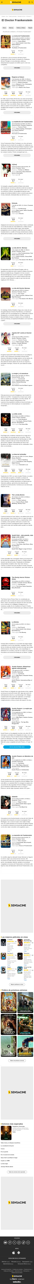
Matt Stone (26, 544)
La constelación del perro (7, 1145)
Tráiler (8, 951)
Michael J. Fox (20, 84)
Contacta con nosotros (18, 1269)
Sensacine (21, 91)
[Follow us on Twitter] (15, 1242)
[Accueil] (15, 2)
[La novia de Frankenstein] (6, 41)
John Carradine (16, 844)
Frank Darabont (22, 419)
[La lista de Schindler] (6, 460)
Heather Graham (27, 717)
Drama (18, 417)
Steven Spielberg (23, 459)
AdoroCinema (7, 1263)
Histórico (18, 458)
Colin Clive (27, 43)
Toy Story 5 (10, 953)
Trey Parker (21, 542)
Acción (14, 251)
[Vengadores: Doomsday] (6, 1133)
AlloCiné (4, 1261)
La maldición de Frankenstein (22, 122)
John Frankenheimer (24, 253)
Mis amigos (20, 50)
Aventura (14, 80)
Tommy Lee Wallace (23, 169)
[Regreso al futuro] (6, 82)
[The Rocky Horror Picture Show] (6, 583)
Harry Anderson (26, 171)
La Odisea (9, 939)
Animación (15, 540)
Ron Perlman (15, 258)
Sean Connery (20, 341)
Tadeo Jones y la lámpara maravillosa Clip (9, 1011)
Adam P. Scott (20, 254)
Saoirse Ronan (20, 502)
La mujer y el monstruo (20, 373)
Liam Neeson (20, 461)
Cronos (3, 1148)
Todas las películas (13, 16)
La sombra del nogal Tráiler (8, 1055)
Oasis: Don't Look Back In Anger (9, 1157)
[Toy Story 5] (3, 956)
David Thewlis (20, 256)
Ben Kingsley (28, 461)
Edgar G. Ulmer (22, 802)
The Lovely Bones (18, 495)
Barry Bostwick (16, 587)
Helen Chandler (28, 210)
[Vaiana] (3, 970)
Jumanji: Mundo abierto (7, 1166)
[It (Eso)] (6, 170)
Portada (3, 16)
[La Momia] (6, 627)
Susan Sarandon (27, 586)
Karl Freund (21, 627)
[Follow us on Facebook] (10, 1242)
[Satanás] (6, 802)
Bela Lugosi (19, 210)
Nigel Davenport (16, 297)
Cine (7, 16)
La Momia (15, 622)
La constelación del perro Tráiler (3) (25, 1011)
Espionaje (20, 672)
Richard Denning (21, 382)
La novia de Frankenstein (21, 36)
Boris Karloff (19, 43)
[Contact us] (28, 1242)
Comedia (29, 80)
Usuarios (13, 50)
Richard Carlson (20, 380)
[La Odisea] (3, 942)
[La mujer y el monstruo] (6, 379)
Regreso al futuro (18, 77)
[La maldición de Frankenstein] (6, 127)
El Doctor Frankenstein (17, 20)
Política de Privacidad (8, 1271)
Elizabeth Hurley (28, 675)
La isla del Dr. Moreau (19, 248)
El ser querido (4, 1151)
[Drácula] (6, 209)
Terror (28, 39)
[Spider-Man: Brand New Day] (20, 942)
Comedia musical (22, 582)
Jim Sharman (21, 584)
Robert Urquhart (19, 130)
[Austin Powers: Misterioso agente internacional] (6, 672)
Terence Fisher (22, 127)
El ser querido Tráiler (9, 1033)
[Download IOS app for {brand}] (14, 1252)
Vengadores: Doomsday (18, 1126)
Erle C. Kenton (22, 840)
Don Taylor (21, 293)
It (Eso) (14, 164)
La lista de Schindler (19, 454)
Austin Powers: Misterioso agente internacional (21, 667)
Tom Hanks (19, 421)
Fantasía (23, 39)
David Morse (20, 422)
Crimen (24, 338)
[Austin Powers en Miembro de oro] (6, 762)
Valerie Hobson (16, 44)
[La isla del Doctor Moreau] (6, 294)
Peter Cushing (20, 128)
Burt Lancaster (20, 295)
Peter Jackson (22, 500)
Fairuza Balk (28, 256)
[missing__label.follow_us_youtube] (6, 1242)
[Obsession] (20, 956)
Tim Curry (19, 171)
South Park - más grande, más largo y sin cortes (22, 536)
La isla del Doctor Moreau (21, 288)
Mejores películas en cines (17, 984)
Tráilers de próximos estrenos (17, 1060)
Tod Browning (22, 208)
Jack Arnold (21, 378)
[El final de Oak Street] (20, 970)
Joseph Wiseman (22, 343)
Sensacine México (23, 1263)
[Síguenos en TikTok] (24, 1242)
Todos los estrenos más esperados (17, 1172)
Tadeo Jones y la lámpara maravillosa (10, 1142)
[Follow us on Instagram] (19, 1242)
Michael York (29, 295)
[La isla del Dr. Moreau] (6, 253)
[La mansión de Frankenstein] (6, 841)
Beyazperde (25, 1261)
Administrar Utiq (18, 1271)
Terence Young (22, 340)
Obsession (26, 953)
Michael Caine (25, 766)
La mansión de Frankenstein (22, 835)
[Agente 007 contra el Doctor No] (6, 338)
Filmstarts (14, 1261)
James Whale (22, 41)
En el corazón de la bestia (7, 1154)
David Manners (16, 211)
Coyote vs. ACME (5, 1160)
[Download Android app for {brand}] (19, 1252)
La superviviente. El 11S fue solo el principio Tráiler (25, 1055)
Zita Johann (27, 629)
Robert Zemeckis (23, 82)
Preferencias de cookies (17, 1272)
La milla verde (17, 414)
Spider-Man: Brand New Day (28, 940)
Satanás (14, 796)
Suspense (29, 125)
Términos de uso (28, 1269)
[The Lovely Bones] (6, 500)
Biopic (31, 456)
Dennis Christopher (17, 173)
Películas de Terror (21, 16)
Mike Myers (19, 675)
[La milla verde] (6, 419)
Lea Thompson (20, 85)
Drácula (14, 203)
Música (26, 540)
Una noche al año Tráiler (25, 1033)
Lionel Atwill (19, 842)
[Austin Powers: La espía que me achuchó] (6, 714)
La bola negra (4, 1163)
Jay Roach (21, 673)
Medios (5, 91)
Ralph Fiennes (16, 463)
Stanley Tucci (21, 503)
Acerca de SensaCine (6, 1269)
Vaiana (9, 967)
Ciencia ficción (16, 39)
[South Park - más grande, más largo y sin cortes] (6, 541)
